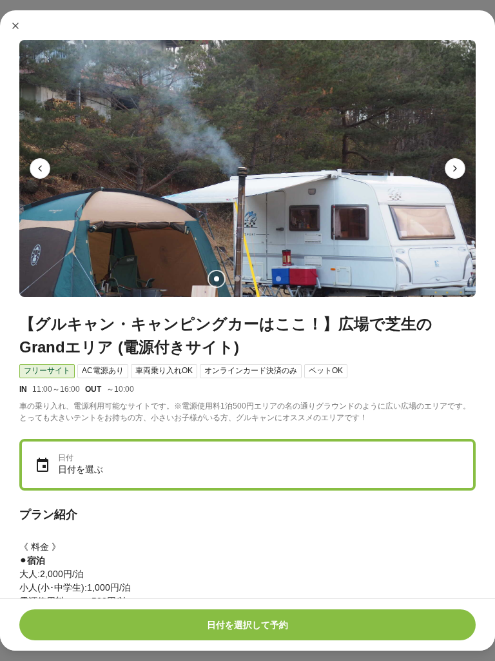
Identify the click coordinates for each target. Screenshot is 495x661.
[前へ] (40, 168)
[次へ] (455, 168)
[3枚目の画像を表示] (258, 279)
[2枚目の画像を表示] (237, 279)
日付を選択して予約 (247, 625)
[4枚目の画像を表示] (278, 279)
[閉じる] (15, 26)
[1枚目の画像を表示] (216, 279)
